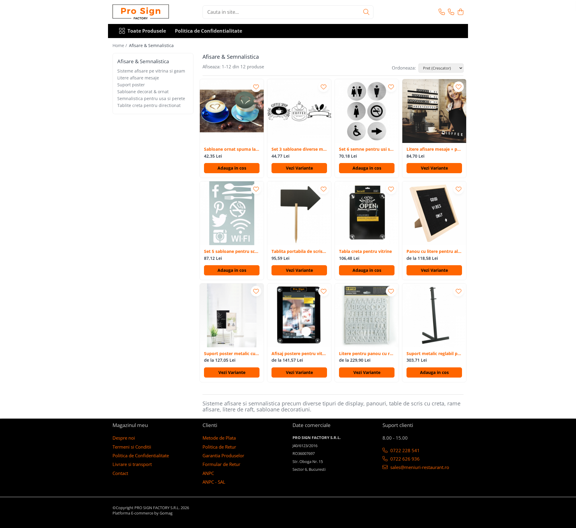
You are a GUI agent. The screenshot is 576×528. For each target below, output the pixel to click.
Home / (120, 45)
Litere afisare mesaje (138, 78)
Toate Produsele (147, 31)
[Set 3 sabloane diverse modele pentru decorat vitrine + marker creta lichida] (299, 111)
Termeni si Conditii (131, 447)
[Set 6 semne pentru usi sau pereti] (367, 111)
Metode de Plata (219, 438)
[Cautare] (366, 12)
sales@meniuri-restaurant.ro (419, 467)
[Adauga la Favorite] (256, 87)
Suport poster (131, 85)
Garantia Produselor (223, 455)
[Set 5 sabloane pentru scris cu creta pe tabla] (232, 213)
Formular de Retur (221, 464)
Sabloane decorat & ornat (143, 91)
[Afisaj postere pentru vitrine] (299, 315)
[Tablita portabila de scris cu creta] (299, 213)
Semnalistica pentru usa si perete (151, 98)
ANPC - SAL (213, 482)
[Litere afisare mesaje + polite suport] (434, 111)
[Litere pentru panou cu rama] (367, 315)
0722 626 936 (404, 459)
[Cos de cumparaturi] (460, 12)
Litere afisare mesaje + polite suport (434, 149)
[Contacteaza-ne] (442, 12)
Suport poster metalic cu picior (232, 353)
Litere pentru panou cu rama (366, 353)
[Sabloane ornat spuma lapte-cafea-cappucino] (232, 111)
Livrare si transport (132, 464)
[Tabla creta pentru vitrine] (367, 213)
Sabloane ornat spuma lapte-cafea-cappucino (232, 149)
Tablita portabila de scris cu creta (299, 251)
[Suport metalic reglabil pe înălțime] (434, 315)
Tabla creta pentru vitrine (365, 251)
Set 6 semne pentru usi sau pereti (366, 149)
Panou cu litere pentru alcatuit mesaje (434, 251)
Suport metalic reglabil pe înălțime (434, 353)
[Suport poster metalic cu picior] (232, 315)
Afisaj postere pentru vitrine (299, 353)
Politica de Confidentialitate (208, 31)
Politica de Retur (219, 447)
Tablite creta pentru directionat (149, 105)
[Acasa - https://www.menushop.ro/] (142, 11)
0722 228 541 (404, 450)
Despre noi (123, 438)
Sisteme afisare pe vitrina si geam (151, 71)
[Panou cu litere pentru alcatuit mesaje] (434, 213)
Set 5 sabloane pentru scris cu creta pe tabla (232, 251)
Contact (120, 473)
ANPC (208, 473)
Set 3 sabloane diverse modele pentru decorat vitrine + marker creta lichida (299, 149)
